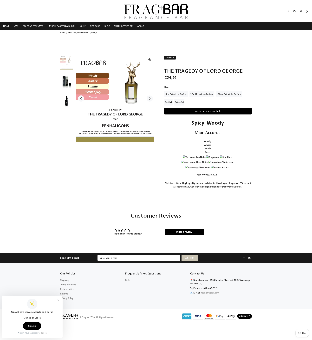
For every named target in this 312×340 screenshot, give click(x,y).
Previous (81, 98)
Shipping (64, 280)
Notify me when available (208, 111)
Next (150, 98)
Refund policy (67, 289)
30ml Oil (179, 102)
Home (62, 32)
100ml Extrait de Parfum (229, 94)
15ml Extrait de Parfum (176, 94)
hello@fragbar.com (210, 292)
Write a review (184, 231)
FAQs (127, 280)
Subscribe (190, 258)
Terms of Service (68, 284)
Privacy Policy (66, 298)
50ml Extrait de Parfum (201, 94)
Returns (64, 293)
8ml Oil (168, 102)
